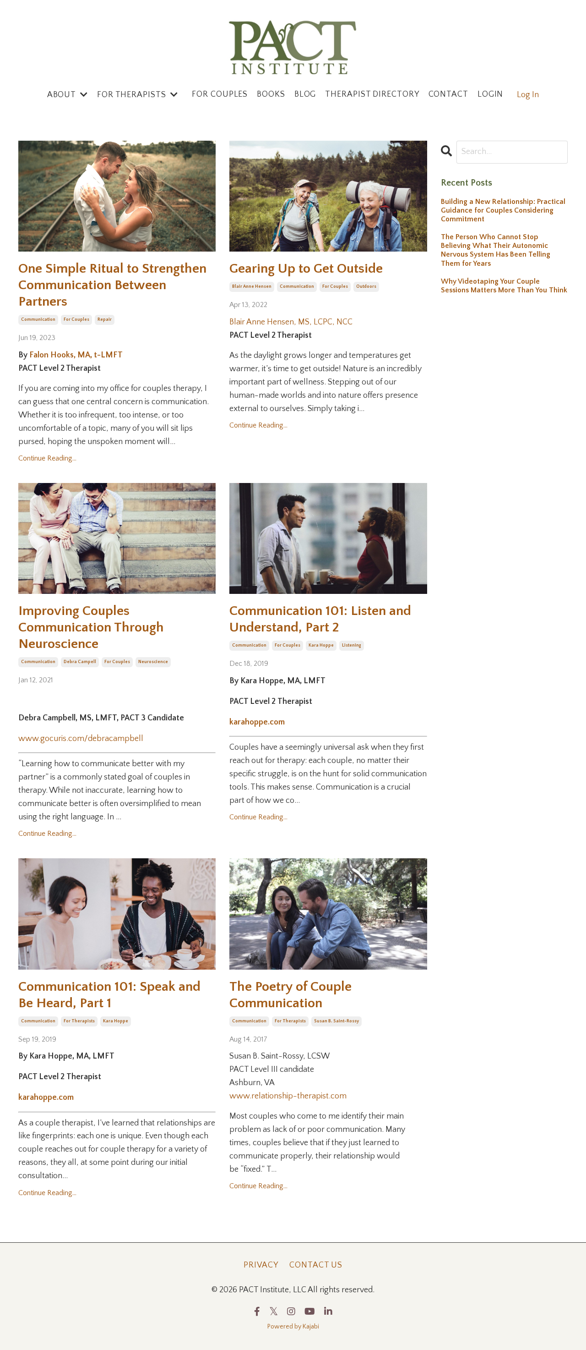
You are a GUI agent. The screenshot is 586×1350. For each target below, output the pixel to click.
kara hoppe (321, 645)
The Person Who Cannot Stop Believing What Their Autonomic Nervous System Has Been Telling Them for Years (495, 250)
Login (490, 94)
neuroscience (153, 661)
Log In (528, 94)
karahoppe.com (257, 722)
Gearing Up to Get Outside (306, 268)
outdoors (366, 286)
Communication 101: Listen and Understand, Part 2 (320, 619)
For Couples (220, 94)
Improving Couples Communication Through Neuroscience (91, 628)
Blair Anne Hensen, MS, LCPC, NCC (291, 322)
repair (105, 319)
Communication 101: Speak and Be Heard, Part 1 (109, 995)
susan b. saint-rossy (336, 1021)
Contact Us (315, 1265)
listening (351, 645)
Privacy (261, 1265)
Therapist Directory (372, 94)
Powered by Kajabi (293, 1326)
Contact (448, 94)
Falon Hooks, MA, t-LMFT (76, 355)
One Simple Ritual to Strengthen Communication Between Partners (112, 285)
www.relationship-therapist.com (288, 1096)
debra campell (80, 661)
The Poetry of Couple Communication (290, 995)
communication (38, 319)
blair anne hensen (251, 286)
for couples (76, 319)
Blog (305, 94)
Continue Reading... (47, 458)
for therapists (79, 1021)
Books (271, 94)
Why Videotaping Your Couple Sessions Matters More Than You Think (504, 285)
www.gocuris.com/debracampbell (80, 738)
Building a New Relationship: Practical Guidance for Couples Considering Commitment (503, 210)
